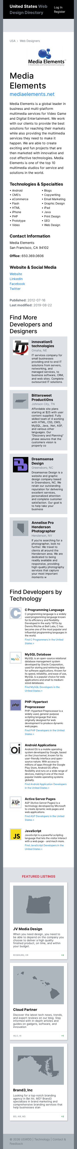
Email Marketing (55, 199)
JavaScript (33, 831)
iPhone (16, 212)
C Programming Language (44, 610)
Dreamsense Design (42, 461)
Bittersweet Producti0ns (42, 397)
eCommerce (20, 199)
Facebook (17, 284)
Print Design (52, 216)
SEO (47, 220)
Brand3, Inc (23, 1090)
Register (59, 11)
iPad (47, 207)
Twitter (15, 289)
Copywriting (52, 194)
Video (16, 225)
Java (47, 212)
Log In (58, 7)
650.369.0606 (33, 256)
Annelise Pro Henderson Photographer (43, 527)
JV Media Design (27, 929)
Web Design (52, 225)
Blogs (48, 190)
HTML (16, 207)
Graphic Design (54, 203)
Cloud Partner (25, 1010)
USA (12, 40)
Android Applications (40, 745)
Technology (42, 1139)
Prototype (18, 220)
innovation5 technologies (43, 344)
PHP (15, 216)
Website (16, 274)
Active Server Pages (40, 799)
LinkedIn (16, 279)
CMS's (16, 194)
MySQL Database (38, 654)
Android (17, 190)
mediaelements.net (32, 94)
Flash (15, 203)
